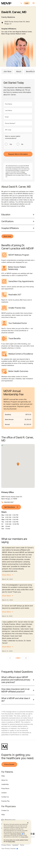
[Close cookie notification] (28, 823)
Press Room (5, 788)
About (18, 71)
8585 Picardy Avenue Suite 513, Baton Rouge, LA (17, 23)
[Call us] (21, 3)
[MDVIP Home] (6, 3)
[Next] (26, 658)
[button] (18, 464)
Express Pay (5, 801)
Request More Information (18, 154)
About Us (4, 780)
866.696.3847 (9, 502)
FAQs (3, 776)
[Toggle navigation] (34, 3)
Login (26, 3)
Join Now (7, 71)
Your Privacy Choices (15, 833)
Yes (11, 144)
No (22, 144)
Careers (4, 793)
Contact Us (5, 797)
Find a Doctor (9, 764)
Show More (6, 575)
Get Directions (9, 507)
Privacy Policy (24, 836)
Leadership (5, 784)
